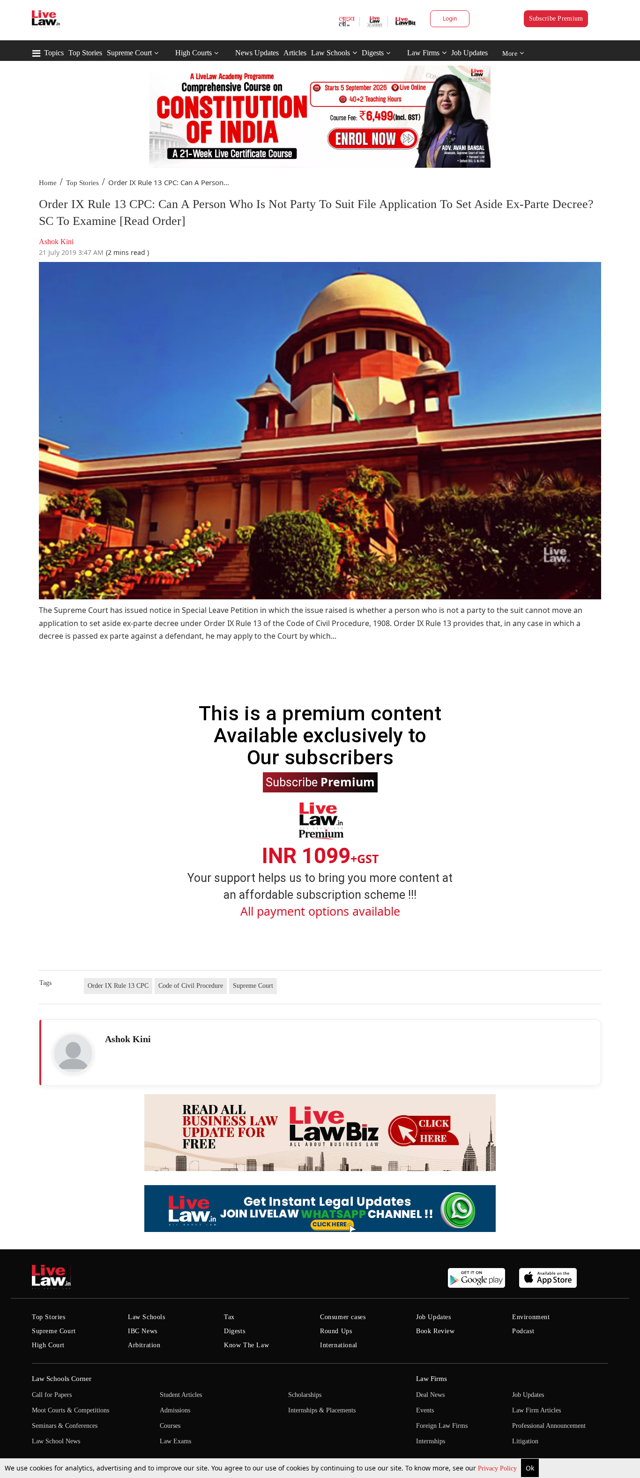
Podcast (523, 1331)
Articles (294, 53)
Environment (531, 1317)
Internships (430, 1441)
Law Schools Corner (61, 1378)
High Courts (193, 53)
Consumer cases (342, 1317)
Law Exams (175, 1441)
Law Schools (330, 53)
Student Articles (181, 1394)
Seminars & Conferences (64, 1425)
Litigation (525, 1441)
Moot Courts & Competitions (70, 1410)
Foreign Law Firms (442, 1425)
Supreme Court (129, 53)
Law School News (56, 1441)
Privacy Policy (498, 1468)
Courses (170, 1425)
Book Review (435, 1331)
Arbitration (144, 1345)
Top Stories (85, 53)
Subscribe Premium (556, 18)
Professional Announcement (549, 1425)
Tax (229, 1317)
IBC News (142, 1331)
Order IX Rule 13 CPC (118, 985)
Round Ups (336, 1331)
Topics (54, 53)
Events (425, 1410)
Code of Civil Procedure (190, 985)
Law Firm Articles (536, 1410)
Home (48, 183)
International (338, 1345)
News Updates (257, 53)
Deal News (430, 1394)
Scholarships (304, 1394)
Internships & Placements (322, 1410)
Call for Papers (52, 1394)
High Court (48, 1345)
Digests (373, 53)
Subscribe (320, 782)
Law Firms (423, 53)
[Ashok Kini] (73, 1053)
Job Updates (469, 53)
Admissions (175, 1410)
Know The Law (246, 1345)
